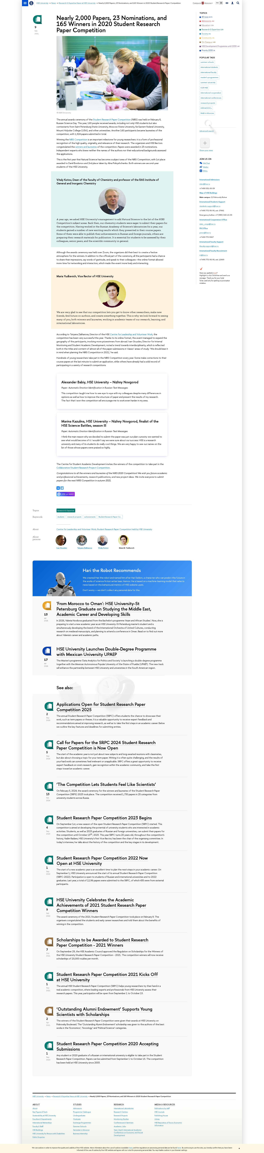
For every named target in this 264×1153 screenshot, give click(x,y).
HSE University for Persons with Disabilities (49, 1133)
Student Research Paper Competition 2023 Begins (104, 818)
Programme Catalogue (82, 1112)
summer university (208, 82)
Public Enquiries (39, 1137)
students (60, 517)
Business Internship (80, 1133)
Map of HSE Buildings (208, 193)
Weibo (205, 167)
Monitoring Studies (121, 1119)
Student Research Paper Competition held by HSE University (124, 529)
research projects (208, 103)
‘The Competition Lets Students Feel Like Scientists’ (106, 784)
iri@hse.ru (204, 255)
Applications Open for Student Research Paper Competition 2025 (101, 707)
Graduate (77, 1119)
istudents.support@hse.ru (210, 206)
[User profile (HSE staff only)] (232, 3)
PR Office (204, 228)
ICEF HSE (204, 87)
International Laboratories (124, 1108)
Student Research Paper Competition (112, 119)
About (36, 1104)
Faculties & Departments (42, 1119)
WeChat (206, 163)
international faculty (208, 72)
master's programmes (209, 77)
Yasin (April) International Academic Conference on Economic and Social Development (128, 1133)
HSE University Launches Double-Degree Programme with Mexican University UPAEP (106, 651)
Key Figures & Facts (40, 1112)
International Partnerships (42, 1122)
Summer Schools (79, 1126)
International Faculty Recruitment (213, 250)
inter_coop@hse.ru (207, 224)
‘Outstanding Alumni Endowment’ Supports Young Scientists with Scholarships (104, 1011)
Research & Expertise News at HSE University (70, 1096)
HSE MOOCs (206, 108)
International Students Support (212, 201)
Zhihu (205, 171)
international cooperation (211, 92)
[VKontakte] (58, 488)
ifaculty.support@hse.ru (209, 246)
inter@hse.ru (205, 184)
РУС (217, 3)
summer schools (207, 62)
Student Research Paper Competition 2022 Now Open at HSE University (102, 860)
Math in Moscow (207, 113)
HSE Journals (159, 1112)
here (131, 1148)
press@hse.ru (205, 232)
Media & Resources (165, 1104)
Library (157, 1119)
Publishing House (161, 1115)
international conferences (211, 98)
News (48, 1096)
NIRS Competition (78, 139)
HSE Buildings (38, 1130)
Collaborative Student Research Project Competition (83, 467)
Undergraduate (79, 1115)
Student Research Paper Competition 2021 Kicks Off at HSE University (107, 977)
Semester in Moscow (81, 1130)
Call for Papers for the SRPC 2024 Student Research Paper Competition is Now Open (106, 745)
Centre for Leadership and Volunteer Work (131, 334)
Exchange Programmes (82, 1122)
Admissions (77, 1108)
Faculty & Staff (38, 1126)
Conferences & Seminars (123, 1122)
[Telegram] (62, 488)
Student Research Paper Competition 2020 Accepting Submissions (108, 1046)
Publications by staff (162, 1108)
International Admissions (210, 179)
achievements (89, 517)
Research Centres (121, 1112)
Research (119, 1104)
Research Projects (121, 1115)
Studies (77, 1104)
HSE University (38, 1096)
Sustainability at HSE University (44, 1115)
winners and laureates (86, 146)
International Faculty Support (211, 242)
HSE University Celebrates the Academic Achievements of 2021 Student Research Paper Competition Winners (101, 905)
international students (209, 67)
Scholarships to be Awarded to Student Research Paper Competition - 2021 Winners (102, 942)
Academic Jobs (120, 1126)
